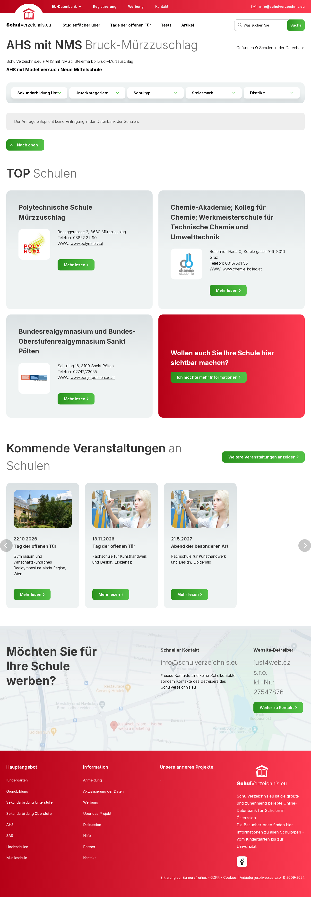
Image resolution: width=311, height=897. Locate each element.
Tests (166, 25)
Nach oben (27, 145)
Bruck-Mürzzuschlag (115, 61)
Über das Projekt (97, 813)
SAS (9, 835)
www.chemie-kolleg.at (242, 269)
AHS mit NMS (58, 61)
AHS (10, 824)
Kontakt (161, 6)
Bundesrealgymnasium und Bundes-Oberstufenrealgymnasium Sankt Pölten (77, 341)
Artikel (187, 25)
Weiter (304, 545)
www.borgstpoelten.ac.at (92, 377)
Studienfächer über (81, 25)
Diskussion (92, 824)
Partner (89, 846)
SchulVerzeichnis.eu (24, 61)
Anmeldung (92, 780)
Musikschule (16, 857)
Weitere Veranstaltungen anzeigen (261, 457)
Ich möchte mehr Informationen (207, 377)
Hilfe (87, 835)
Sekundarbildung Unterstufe (29, 802)
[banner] (28, 16)
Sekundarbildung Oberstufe (29, 813)
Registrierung (104, 6)
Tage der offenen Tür (130, 25)
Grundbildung (17, 791)
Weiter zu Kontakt (277, 707)
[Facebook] (242, 861)
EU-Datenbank (64, 6)
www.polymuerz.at (86, 243)
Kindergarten (17, 780)
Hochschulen (17, 846)
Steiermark (83, 61)
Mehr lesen (74, 264)
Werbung (136, 6)
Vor (6, 545)
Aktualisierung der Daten (103, 791)
